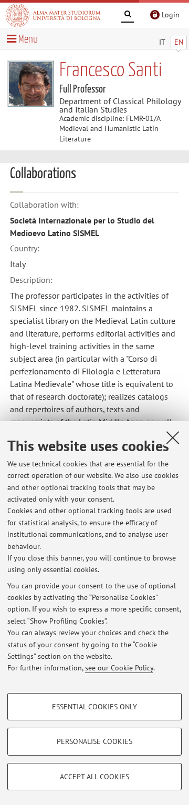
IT (162, 42)
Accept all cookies (94, 776)
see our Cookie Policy (119, 667)
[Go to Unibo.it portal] (53, 15)
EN (178, 42)
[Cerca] (127, 16)
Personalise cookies (94, 741)
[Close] (172, 437)
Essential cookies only (94, 706)
